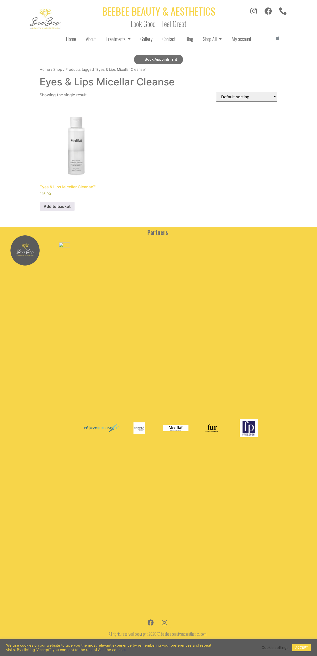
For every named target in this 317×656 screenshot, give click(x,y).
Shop (57, 69)
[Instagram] (253, 11)
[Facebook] (268, 11)
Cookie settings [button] (275, 647)
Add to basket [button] (57, 206)
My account (241, 39)
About (91, 39)
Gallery (146, 39)
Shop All (210, 39)
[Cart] (277, 37)
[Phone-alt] (283, 11)
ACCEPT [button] (301, 647)
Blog (189, 39)
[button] (158, 59)
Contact (169, 39)
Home (71, 39)
